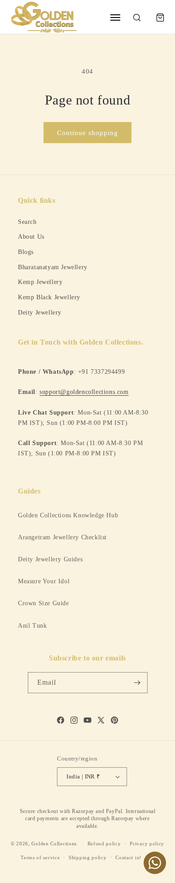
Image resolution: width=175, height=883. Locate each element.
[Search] (137, 17)
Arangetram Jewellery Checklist (62, 537)
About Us (31, 236)
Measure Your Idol (44, 581)
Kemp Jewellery (40, 281)
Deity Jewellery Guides (50, 559)
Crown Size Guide (43, 603)
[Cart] (160, 17)
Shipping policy (88, 857)
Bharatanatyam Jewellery (53, 267)
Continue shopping (87, 132)
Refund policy (104, 843)
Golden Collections (54, 843)
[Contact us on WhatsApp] (155, 863)
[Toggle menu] (115, 17)
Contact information (139, 857)
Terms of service (40, 857)
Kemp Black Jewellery (49, 297)
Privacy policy (147, 843)
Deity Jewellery (39, 312)
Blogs (26, 251)
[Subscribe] (137, 682)
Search (27, 221)
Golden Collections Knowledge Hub (68, 515)
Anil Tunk (32, 625)
